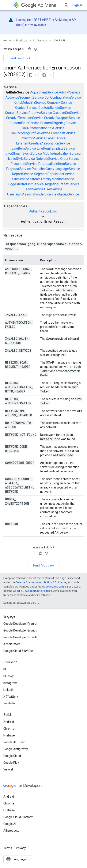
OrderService (70, 159)
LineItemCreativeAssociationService (43, 143)
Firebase (9, 735)
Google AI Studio (14, 742)
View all (8, 769)
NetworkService (47, 159)
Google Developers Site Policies (32, 590)
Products (21, 40)
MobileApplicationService (62, 154)
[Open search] (66, 5)
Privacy (21, 848)
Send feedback (20, 58)
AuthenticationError (43, 211)
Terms (7, 848)
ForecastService (63, 133)
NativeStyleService (21, 159)
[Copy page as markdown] (44, 75)
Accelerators (11, 644)
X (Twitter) (10, 696)
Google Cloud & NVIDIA (18, 651)
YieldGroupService (65, 194)
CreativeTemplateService (24, 118)
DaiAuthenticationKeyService (43, 128)
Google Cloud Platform (18, 817)
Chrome (8, 728)
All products (11, 830)
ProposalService (18, 169)
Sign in (77, 5)
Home (7, 40)
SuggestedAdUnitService (25, 184)
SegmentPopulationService (54, 174)
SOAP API (59, 40)
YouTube (9, 703)
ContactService (26, 108)
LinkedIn (8, 689)
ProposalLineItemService (57, 164)
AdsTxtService (69, 92)
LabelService (56, 138)
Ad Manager (49, 5)
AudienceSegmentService (24, 97)
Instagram (10, 683)
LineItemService (24, 148)
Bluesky (8, 676)
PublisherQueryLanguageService (56, 169)
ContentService (16, 113)
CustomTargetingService (58, 123)
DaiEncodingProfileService (30, 133)
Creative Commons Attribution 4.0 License (40, 582)
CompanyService (59, 103)
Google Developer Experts (20, 637)
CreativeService (40, 113)
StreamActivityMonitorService (52, 179)
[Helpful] (29, 49)
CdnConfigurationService (63, 97)
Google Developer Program (21, 623)
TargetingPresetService (62, 184)
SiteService (20, 179)
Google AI (9, 824)
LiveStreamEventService (23, 154)
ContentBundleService (54, 108)
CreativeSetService (67, 113)
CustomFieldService (24, 123)
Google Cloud (12, 756)
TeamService (33, 189)
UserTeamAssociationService (29, 194)
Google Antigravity (15, 749)
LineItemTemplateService (56, 148)
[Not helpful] (36, 49)
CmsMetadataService (30, 103)
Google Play (11, 762)
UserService (53, 189)
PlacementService (23, 164)
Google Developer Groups (20, 630)
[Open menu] (7, 5)
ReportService (22, 174)
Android (8, 722)
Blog (6, 669)
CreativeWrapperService (62, 118)
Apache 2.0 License (54, 586)
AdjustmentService (44, 92)
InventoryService (32, 138)
